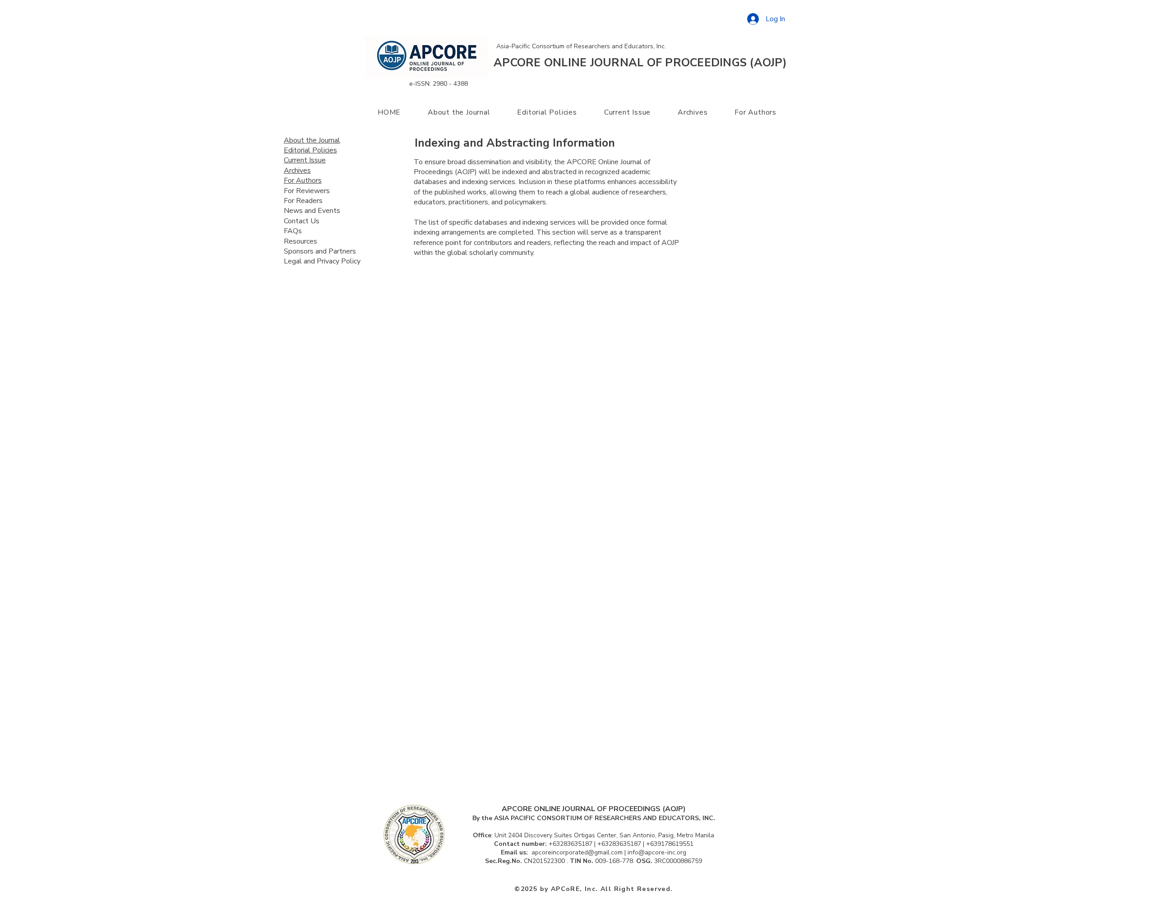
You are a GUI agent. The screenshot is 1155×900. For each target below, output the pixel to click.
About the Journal (312, 140)
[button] (459, 112)
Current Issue (305, 160)
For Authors (303, 180)
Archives (297, 170)
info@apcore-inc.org (657, 852)
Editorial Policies (310, 150)
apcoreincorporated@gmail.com (577, 852)
